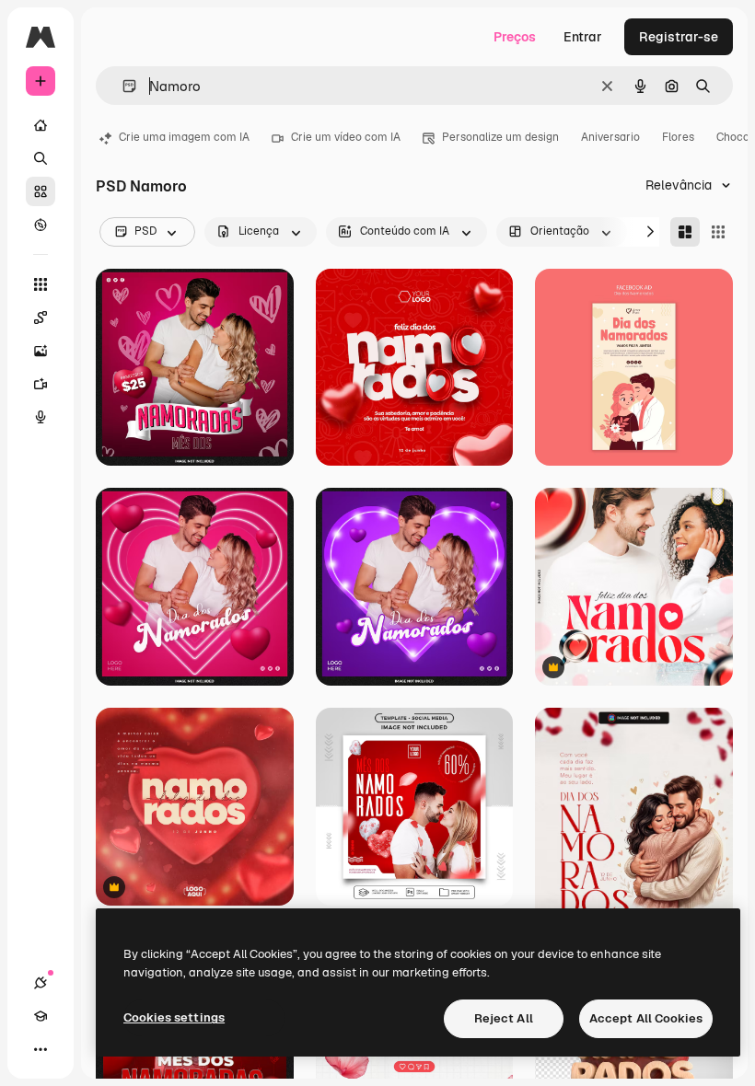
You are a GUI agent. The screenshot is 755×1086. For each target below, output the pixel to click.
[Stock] (40, 191)
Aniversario (610, 137)
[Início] (40, 125)
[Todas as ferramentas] (40, 284)
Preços (515, 37)
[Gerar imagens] (40, 350)
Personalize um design (500, 137)
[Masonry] (685, 232)
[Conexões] (40, 983)
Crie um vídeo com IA (346, 137)
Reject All (503, 1018)
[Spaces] (40, 317)
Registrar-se (678, 37)
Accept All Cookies (646, 1018)
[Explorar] (40, 224)
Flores (678, 137)
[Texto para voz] (40, 417)
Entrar (582, 37)
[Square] (718, 232)
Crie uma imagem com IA (184, 137)
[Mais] (40, 1049)
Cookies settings (174, 1017)
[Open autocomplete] (122, 86)
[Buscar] (40, 158)
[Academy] (40, 1016)
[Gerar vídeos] (40, 384)
